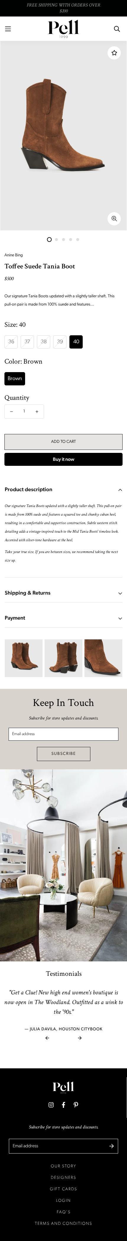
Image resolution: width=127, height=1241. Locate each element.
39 (60, 342)
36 (11, 342)
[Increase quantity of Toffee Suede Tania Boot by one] (37, 411)
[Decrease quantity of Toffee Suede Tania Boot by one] (11, 411)
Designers (63, 1178)
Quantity (16, 397)
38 (44, 342)
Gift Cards (63, 1189)
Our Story (63, 1166)
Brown (15, 379)
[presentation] (47, 1038)
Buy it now (63, 459)
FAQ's (64, 1212)
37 (27, 342)
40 (76, 342)
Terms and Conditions (63, 1224)
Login (63, 1201)
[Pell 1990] (63, 28)
